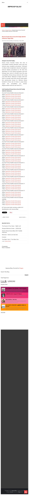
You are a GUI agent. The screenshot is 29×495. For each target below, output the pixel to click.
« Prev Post (5, 217)
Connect (4, 237)
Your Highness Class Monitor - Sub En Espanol (16, 288)
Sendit (12, 94)
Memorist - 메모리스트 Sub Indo (10, 234)
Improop (11, 491)
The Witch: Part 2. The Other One (10, 239)
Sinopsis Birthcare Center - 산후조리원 (11, 228)
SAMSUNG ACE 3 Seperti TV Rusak (14, 293)
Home (3, 30)
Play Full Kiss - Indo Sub (11, 299)
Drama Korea (8, 30)
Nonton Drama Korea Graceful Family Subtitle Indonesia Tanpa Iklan (14, 37)
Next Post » (22, 217)
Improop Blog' (15, 7)
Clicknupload (18, 94)
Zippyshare (8, 94)
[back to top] (25, 491)
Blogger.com (20, 491)
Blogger (21, 268)
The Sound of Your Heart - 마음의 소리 (11, 226)
